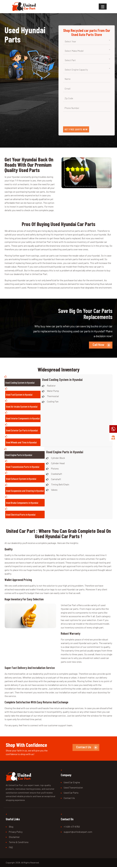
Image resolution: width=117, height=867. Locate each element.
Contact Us (69, 798)
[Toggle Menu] (102, 6)
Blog (11, 826)
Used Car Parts (71, 792)
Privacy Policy (16, 831)
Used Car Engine (72, 782)
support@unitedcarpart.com (78, 831)
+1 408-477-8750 (72, 826)
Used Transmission (73, 787)
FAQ (11, 847)
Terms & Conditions (18, 842)
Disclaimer (14, 837)
